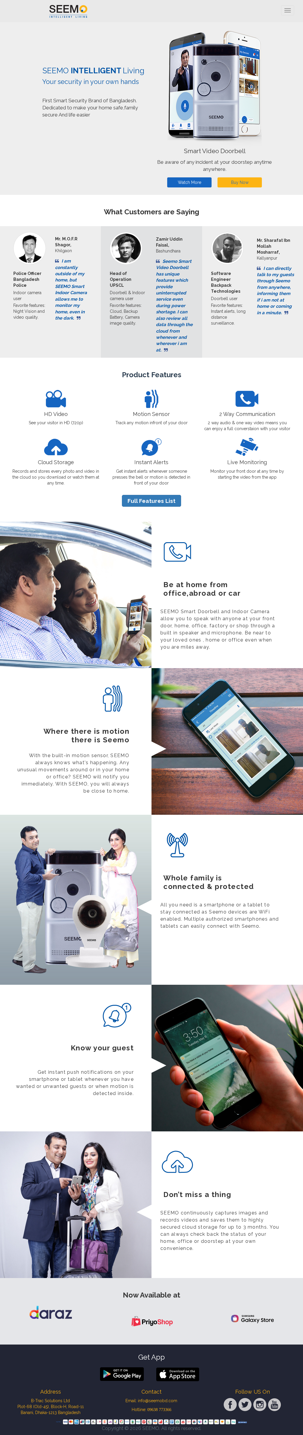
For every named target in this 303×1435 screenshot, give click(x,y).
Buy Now (240, 181)
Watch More (189, 181)
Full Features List (151, 500)
